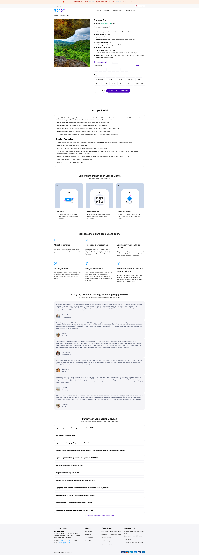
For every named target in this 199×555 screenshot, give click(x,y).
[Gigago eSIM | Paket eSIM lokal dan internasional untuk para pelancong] (60, 10)
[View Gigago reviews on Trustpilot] (105, 23)
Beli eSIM (106, 10)
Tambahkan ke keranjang (118, 90)
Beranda (56, 15)
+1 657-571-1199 (65, 6)
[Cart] (143, 10)
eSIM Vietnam (92, 2)
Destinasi (62, 15)
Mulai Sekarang (117, 10)
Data (95, 75)
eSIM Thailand (119, 2)
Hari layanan (98, 65)
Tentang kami (130, 10)
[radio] (96, 70)
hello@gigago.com (64, 542)
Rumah (99, 10)
